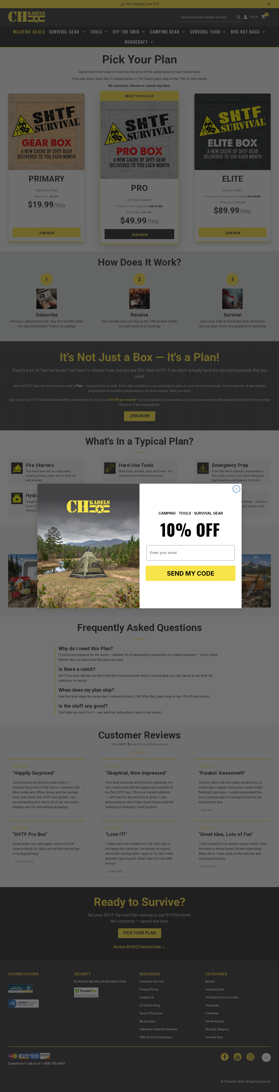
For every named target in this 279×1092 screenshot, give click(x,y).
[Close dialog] (236, 488)
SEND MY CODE (190, 573)
